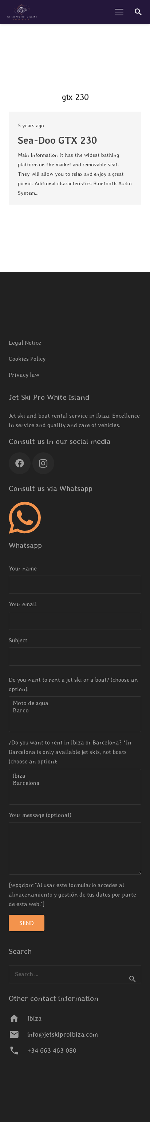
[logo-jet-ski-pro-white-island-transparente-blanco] (22, 12)
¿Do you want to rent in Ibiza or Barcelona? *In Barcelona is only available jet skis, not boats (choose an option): (70, 752)
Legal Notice (25, 342)
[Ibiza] (75, 775)
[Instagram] (43, 463)
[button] (119, 12)
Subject (18, 640)
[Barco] (75, 710)
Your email (23, 604)
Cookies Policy (27, 358)
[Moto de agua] (75, 703)
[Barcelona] (75, 783)
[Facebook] (20, 463)
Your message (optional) (40, 815)
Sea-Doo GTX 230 (57, 140)
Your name (23, 568)
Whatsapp (25, 545)
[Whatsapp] (25, 518)
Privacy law (24, 374)
